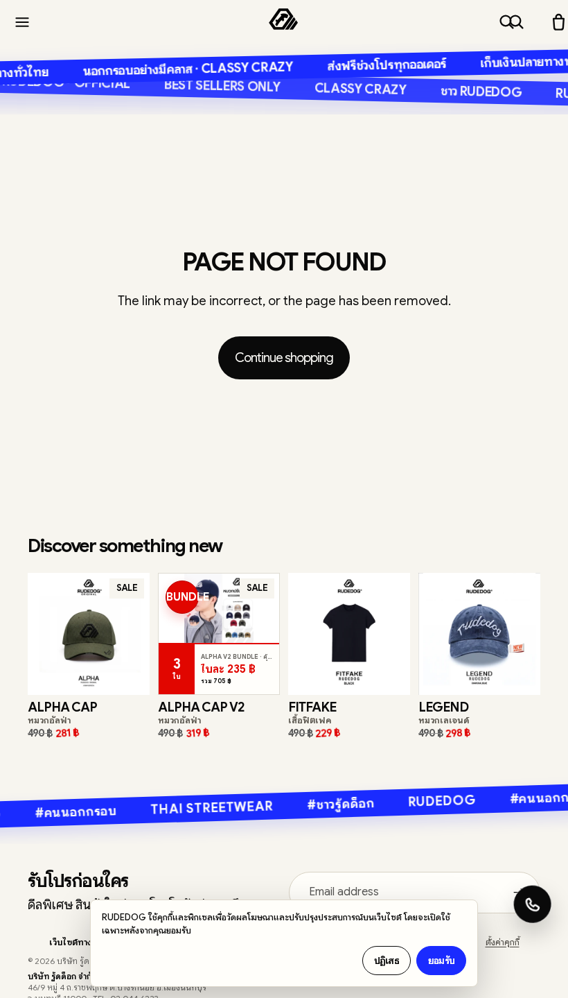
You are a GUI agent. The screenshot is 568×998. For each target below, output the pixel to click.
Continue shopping (284, 357)
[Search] (506, 22)
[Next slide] (134, 634)
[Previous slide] (43, 634)
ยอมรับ (441, 960)
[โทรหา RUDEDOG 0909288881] (532, 903)
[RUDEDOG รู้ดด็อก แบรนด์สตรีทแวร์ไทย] (283, 22)
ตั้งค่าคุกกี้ (503, 942)
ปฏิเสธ (386, 960)
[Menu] (22, 22)
